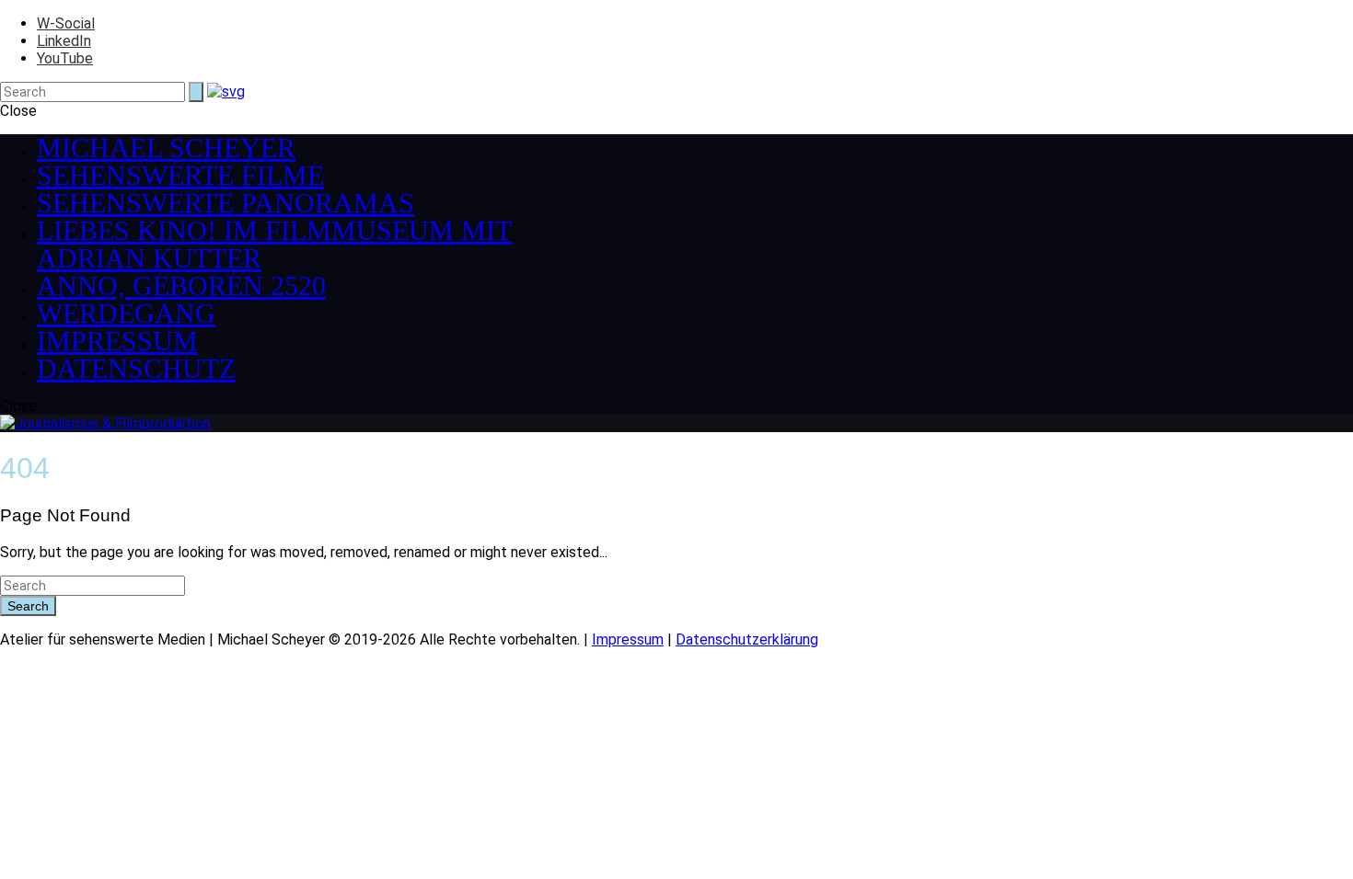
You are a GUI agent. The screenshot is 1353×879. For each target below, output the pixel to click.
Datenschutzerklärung (747, 639)
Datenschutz (136, 368)
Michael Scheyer (166, 147)
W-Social (66, 23)
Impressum (117, 340)
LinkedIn (64, 41)
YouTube (65, 58)
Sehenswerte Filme (180, 175)
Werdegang (126, 313)
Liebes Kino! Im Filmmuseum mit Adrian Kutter (274, 244)
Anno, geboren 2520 (181, 285)
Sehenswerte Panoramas (225, 203)
